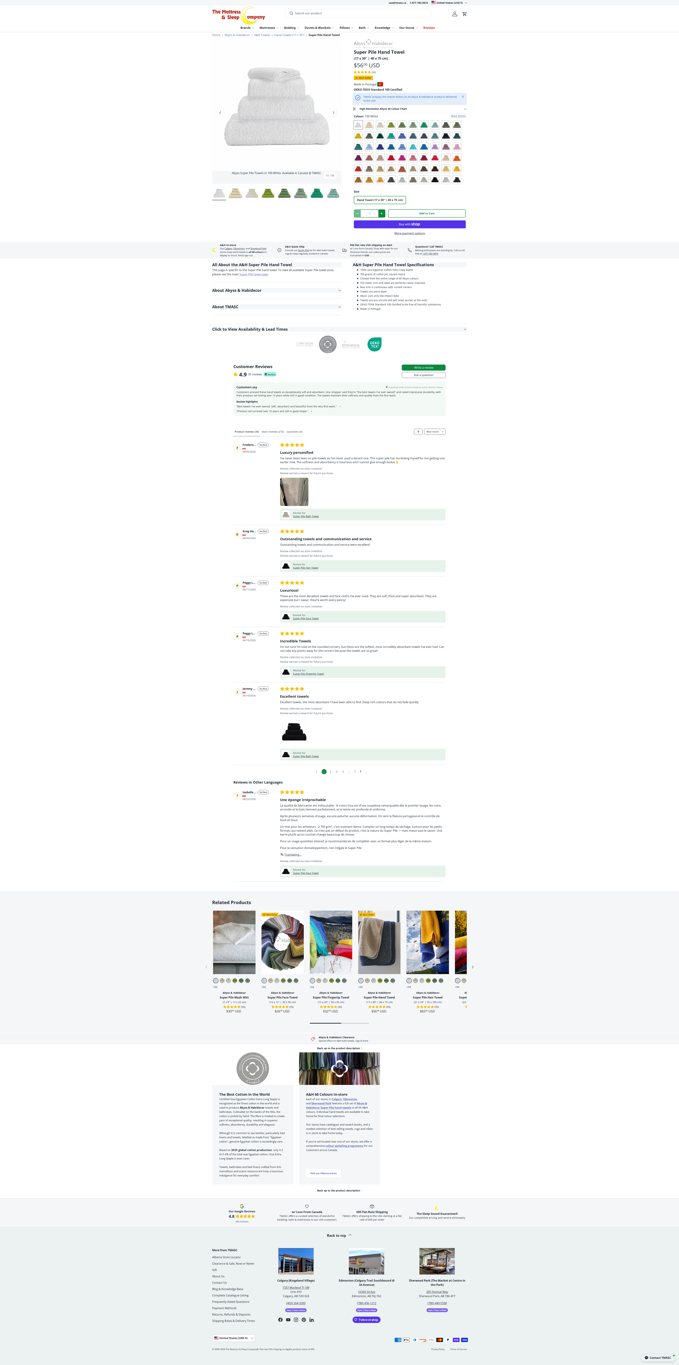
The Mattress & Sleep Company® (242, 1349)
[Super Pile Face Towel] (283, 942)
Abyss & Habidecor (237, 35)
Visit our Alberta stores (323, 1173)
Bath (362, 28)
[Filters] (418, 432)
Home (216, 35)
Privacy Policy (438, 1349)
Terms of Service (458, 1349)
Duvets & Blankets (318, 28)
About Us (218, 1276)
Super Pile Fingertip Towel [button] (308, 673)
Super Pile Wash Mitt (234, 997)
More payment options (409, 233)
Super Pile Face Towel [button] (306, 618)
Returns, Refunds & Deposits (231, 1314)
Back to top (337, 1235)
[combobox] (358, 13)
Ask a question (423, 375)
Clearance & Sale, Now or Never (233, 1264)
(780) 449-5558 (437, 1303)
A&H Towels (262, 35)
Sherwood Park (258, 248)
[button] (465, 14)
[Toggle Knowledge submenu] (393, 28)
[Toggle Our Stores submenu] (417, 28)
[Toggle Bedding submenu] (298, 28)
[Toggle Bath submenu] (368, 28)
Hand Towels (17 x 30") (289, 35)
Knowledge (382, 28)
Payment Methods (224, 1308)
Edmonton (239, 248)
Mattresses (267, 28)
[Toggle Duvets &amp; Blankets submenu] (333, 28)
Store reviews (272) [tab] (273, 431)
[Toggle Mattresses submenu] (277, 28)
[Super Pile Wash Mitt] (234, 942)
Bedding (290, 28)
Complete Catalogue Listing (230, 1295)
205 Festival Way (437, 1292)
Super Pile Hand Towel (379, 997)
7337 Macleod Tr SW (296, 1288)
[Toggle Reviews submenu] (437, 28)
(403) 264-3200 (296, 1303)
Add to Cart (427, 213)
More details (458, 116)
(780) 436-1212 (366, 1303)
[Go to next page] (361, 771)
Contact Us (219, 1283)
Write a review (423, 368)
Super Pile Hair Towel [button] (305, 567)
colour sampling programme (344, 1145)
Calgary (228, 248)
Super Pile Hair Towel (428, 997)
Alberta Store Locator (226, 1257)
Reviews (429, 28)
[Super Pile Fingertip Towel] (331, 942)
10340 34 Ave (366, 1292)
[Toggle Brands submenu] (253, 28)
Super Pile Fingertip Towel (331, 997)
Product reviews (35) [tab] (247, 431)
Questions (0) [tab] (294, 431)
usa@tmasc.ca (397, 2)
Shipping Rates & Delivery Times (233, 1321)
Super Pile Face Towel (283, 997)
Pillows (345, 28)
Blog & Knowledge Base (227, 1289)
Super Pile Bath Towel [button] (306, 516)
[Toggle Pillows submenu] (352, 28)
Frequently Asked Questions (230, 1302)
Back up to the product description (339, 1048)
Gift (214, 1270)
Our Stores (406, 28)
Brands (245, 28)
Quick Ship (303, 250)
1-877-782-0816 (419, 2)
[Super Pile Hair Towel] (428, 942)
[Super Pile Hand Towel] (379, 942)
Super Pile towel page (253, 274)
